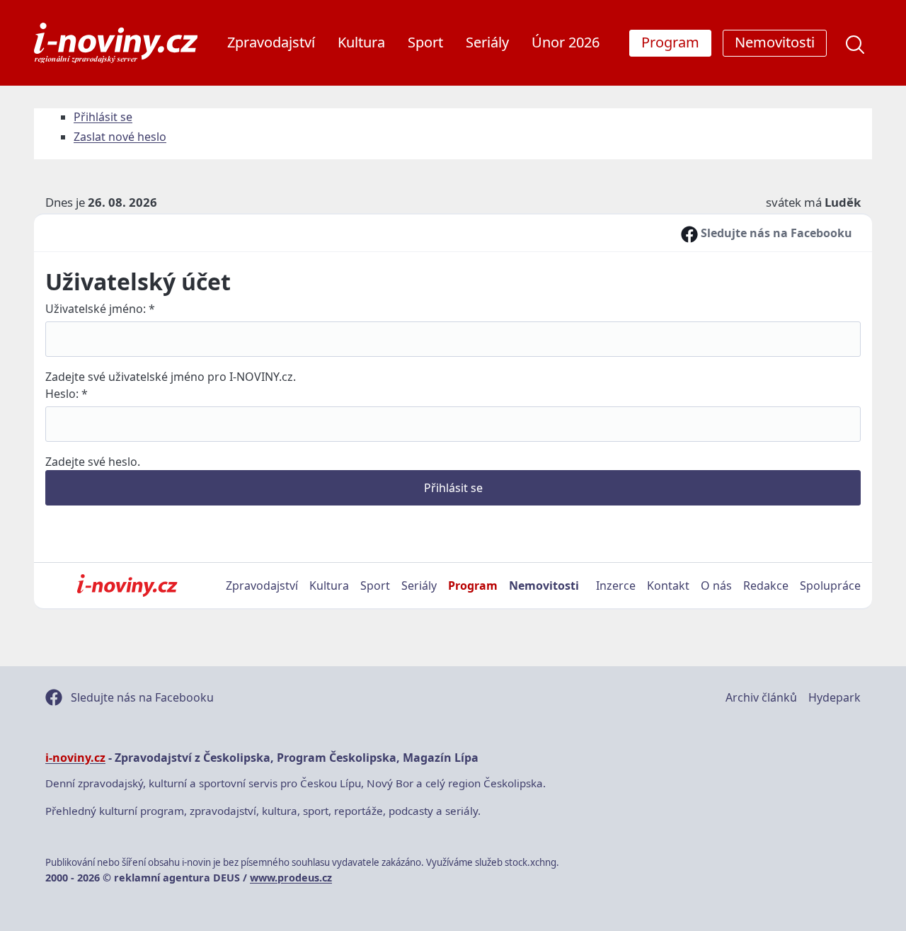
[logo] (115, 43)
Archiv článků (761, 697)
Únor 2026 (566, 42)
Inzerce (616, 585)
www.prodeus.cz (291, 877)
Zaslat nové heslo (120, 136)
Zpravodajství (271, 42)
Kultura (361, 42)
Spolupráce (830, 585)
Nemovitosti (544, 585)
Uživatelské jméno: (100, 308)
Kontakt (668, 585)
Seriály (487, 42)
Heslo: (66, 393)
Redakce (766, 585)
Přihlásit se (103, 117)
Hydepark (834, 697)
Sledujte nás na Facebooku (775, 233)
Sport (425, 42)
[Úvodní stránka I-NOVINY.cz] (127, 585)
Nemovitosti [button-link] (775, 42)
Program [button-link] (670, 42)
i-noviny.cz (75, 757)
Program (473, 585)
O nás (716, 585)
